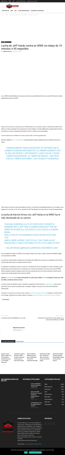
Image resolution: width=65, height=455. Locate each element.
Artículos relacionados (8, 341)
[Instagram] (49, 423)
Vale (26, 452)
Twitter (44, 293)
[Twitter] (6, 55)
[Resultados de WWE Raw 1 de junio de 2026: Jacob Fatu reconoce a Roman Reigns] (45, 348)
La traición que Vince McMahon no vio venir (13, 318)
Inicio (2, 14)
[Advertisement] (32, 29)
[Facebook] (3, 55)
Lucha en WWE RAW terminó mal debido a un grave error (36, 385)
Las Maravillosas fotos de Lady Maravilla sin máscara (36, 404)
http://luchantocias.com (17, 330)
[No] (63, 451)
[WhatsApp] (14, 55)
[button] (62, 10)
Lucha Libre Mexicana (21, 1)
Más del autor (20, 341)
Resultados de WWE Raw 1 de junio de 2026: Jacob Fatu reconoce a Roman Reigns (45, 357)
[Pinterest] (10, 55)
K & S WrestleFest (18, 140)
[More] (18, 55)
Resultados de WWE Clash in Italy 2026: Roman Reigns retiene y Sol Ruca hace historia (58, 357)
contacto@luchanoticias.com (33, 444)
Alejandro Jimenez (7, 51)
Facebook (32, 293)
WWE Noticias (4, 1)
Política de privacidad (35, 452)
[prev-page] (2, 366)
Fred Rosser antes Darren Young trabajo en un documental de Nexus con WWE (51, 318)
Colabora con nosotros (32, 1)
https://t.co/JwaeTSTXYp (47, 243)
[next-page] (5, 366)
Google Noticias (49, 284)
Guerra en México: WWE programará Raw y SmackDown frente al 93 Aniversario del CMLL (32, 357)
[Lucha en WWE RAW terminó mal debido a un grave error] (26, 385)
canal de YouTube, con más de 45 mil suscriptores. (46, 295)
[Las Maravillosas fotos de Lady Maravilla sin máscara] (26, 404)
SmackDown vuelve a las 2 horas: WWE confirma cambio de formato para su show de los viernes (19, 357)
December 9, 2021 (49, 248)
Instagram (39, 293)
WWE (10, 1)
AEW (13, 1)
